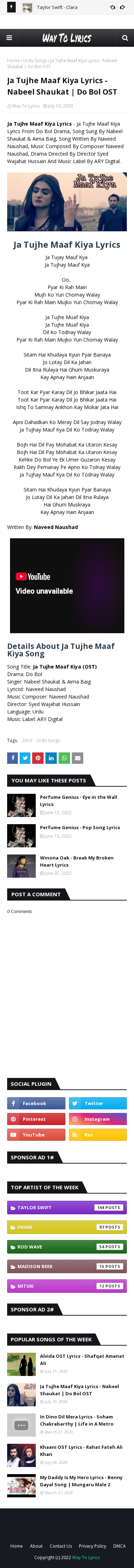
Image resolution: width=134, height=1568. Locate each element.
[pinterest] (36, 1119)
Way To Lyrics (26, 106)
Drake (61, 1227)
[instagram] (98, 1119)
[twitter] (98, 1103)
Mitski (61, 1286)
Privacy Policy (92, 1546)
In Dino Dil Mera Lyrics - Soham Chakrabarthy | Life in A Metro (77, 1420)
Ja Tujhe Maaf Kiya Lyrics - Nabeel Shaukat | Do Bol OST (79, 1390)
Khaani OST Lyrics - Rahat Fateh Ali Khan (81, 1450)
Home (13, 60)
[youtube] (36, 1135)
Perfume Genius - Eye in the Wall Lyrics (78, 800)
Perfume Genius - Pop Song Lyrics (80, 827)
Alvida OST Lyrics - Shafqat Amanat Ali (82, 1359)
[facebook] (36, 1103)
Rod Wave (61, 1247)
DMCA (119, 1546)
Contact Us (61, 1546)
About (36, 1546)
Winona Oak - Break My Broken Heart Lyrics (77, 861)
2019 (27, 740)
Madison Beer (61, 1266)
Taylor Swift (61, 1207)
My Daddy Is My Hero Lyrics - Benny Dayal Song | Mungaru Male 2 (81, 1481)
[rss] (98, 1135)
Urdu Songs (35, 60)
